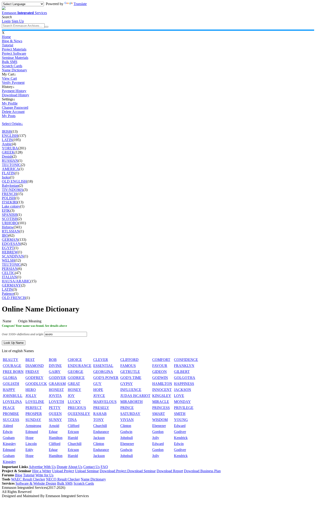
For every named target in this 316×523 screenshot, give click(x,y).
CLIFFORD (129, 360)
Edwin (7, 432)
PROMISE (11, 414)
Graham (9, 438)
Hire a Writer (41, 471)
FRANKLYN (184, 366)
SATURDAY (130, 414)
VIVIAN (127, 420)
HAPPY (9, 390)
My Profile (10, 103)
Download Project (113, 471)
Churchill (100, 426)
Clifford (73, 426)
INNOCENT (162, 390)
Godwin (126, 432)
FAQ (104, 467)
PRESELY (101, 408)
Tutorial (7, 45)
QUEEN (55, 414)
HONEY (74, 390)
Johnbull (126, 438)
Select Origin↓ (12, 124)
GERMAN (10, 240)
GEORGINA (103, 372)
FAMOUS (128, 366)
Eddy (29, 450)
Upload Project (63, 471)
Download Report (170, 471)
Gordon (158, 432)
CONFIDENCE (186, 360)
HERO (30, 390)
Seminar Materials (15, 58)
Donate (62, 467)
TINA (72, 420)
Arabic (7, 144)
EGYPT (8, 248)
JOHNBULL (12, 396)
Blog (18, 475)
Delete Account (13, 112)
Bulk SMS (9, 62)
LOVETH (56, 402)
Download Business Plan (202, 471)
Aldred (8, 426)
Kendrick (181, 438)
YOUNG (181, 420)
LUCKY (74, 402)
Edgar (53, 432)
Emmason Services (24, 13)
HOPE (98, 390)
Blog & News (12, 41)
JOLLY (31, 396)
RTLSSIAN (11, 231)
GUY (97, 384)
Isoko (6, 177)
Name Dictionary (14, 70)
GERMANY (11, 285)
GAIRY (55, 372)
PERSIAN (10, 269)
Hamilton (55, 438)
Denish (7, 156)
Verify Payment (13, 83)
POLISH (8, 198)
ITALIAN (9, 277)
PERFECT (33, 408)
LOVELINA (12, 402)
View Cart (9, 78)
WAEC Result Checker (28, 479)
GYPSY (126, 384)
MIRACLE (160, 402)
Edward (180, 426)
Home (6, 37)
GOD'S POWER (105, 378)
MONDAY (182, 402)
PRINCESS (161, 408)
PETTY (55, 408)
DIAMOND (34, 366)
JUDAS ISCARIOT (135, 396)
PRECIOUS (77, 408)
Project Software (14, 53)
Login (6, 21)
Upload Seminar (87, 471)
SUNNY (55, 420)
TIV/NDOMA (12, 190)
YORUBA (10, 148)
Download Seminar (141, 471)
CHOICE (75, 360)
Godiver (180, 432)
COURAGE (12, 366)
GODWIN (160, 378)
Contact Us (91, 467)
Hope (29, 438)
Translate (80, 4)
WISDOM (160, 420)
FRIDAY (32, 372)
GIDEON (159, 372)
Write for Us (44, 475)
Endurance (101, 432)
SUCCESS (11, 420)
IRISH (7, 131)
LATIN (7, 140)
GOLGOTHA (184, 378)
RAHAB (100, 414)
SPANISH (9, 215)
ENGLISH (10, 136)
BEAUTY (10, 360)
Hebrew (8, 227)
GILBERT (182, 372)
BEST (30, 360)
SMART (158, 414)
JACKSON (182, 390)
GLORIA (10, 378)
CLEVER (100, 360)
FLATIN (8, 173)
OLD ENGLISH (14, 181)
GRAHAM (57, 384)
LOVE (179, 396)
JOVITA (55, 396)
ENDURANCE (79, 366)
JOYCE (99, 396)
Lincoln (31, 444)
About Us (75, 467)
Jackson (99, 438)
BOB (53, 360)
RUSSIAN (10, 161)
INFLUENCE (130, 390)
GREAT (74, 384)
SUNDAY (33, 420)
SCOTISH (10, 219)
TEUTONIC (11, 165)
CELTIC (8, 273)
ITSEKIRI (9, 202)
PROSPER (33, 414)
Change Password (15, 107)
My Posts (8, 116)
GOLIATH (11, 384)
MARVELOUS (105, 402)
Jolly (155, 438)
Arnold (54, 426)
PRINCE (127, 408)
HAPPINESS (184, 384)
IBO (5, 235)
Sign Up (18, 21)
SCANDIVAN (13, 256)
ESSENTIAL (103, 366)
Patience (8, 294)
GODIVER (57, 378)
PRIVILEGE (183, 408)
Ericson (73, 432)
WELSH (8, 260)
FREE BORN (13, 372)
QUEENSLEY (79, 414)
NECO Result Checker (63, 479)
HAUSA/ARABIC (16, 281)
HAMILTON (162, 384)
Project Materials (14, 49)
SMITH (180, 414)
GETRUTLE (130, 372)
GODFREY (34, 378)
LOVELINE (34, 402)
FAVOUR (159, 366)
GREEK (8, 152)
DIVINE (55, 366)
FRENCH (9, 194)
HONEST (56, 390)
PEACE (9, 408)
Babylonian (10, 185)
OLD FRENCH (14, 298)
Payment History (14, 91)
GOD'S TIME (130, 378)
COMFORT (161, 360)
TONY (98, 420)
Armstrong (33, 426)
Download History (15, 95)
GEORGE (75, 372)
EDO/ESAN (11, 244)
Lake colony (11, 206)
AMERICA (10, 169)
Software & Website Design (35, 483)
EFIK (6, 210)
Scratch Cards (12, 66)
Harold (73, 438)
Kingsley (9, 444)
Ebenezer (159, 426)
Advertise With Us (42, 467)
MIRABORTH (131, 402)
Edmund (31, 432)
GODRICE (76, 378)
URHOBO (10, 223)
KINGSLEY (161, 396)
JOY (71, 396)
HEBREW (10, 252)
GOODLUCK (36, 384)
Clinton (125, 426)
